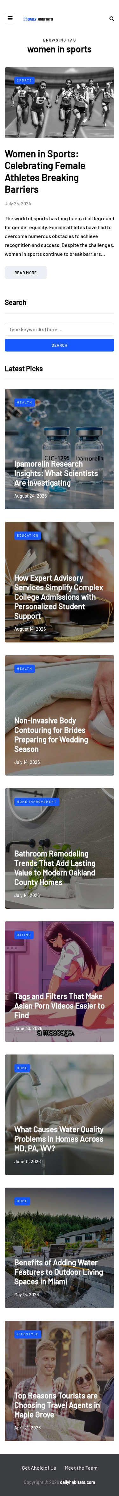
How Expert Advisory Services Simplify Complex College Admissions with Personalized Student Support (58, 596)
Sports (24, 80)
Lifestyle (28, 1334)
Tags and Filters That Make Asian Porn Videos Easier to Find (59, 1005)
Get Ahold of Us (39, 1468)
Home (22, 1068)
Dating (24, 935)
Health (24, 402)
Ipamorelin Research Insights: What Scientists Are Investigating (56, 473)
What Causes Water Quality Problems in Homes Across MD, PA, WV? (58, 1139)
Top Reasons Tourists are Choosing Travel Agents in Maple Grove (57, 1405)
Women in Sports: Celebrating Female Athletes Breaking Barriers (45, 171)
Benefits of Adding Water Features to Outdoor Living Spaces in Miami (58, 1272)
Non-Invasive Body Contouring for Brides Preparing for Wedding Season (51, 734)
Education (28, 535)
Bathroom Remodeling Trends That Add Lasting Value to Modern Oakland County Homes (55, 868)
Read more (26, 272)
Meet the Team (81, 1468)
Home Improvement (37, 801)
